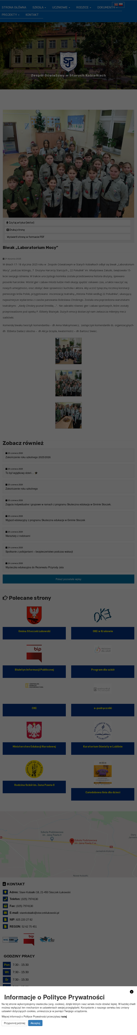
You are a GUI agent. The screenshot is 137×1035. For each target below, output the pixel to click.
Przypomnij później (14, 1023)
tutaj (64, 1016)
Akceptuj (35, 1023)
